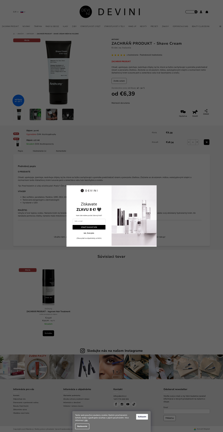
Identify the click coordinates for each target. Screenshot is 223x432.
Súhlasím (142, 417)
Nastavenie (82, 426)
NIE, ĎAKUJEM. (89, 233)
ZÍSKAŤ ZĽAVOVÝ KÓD (89, 227)
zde (86, 420)
